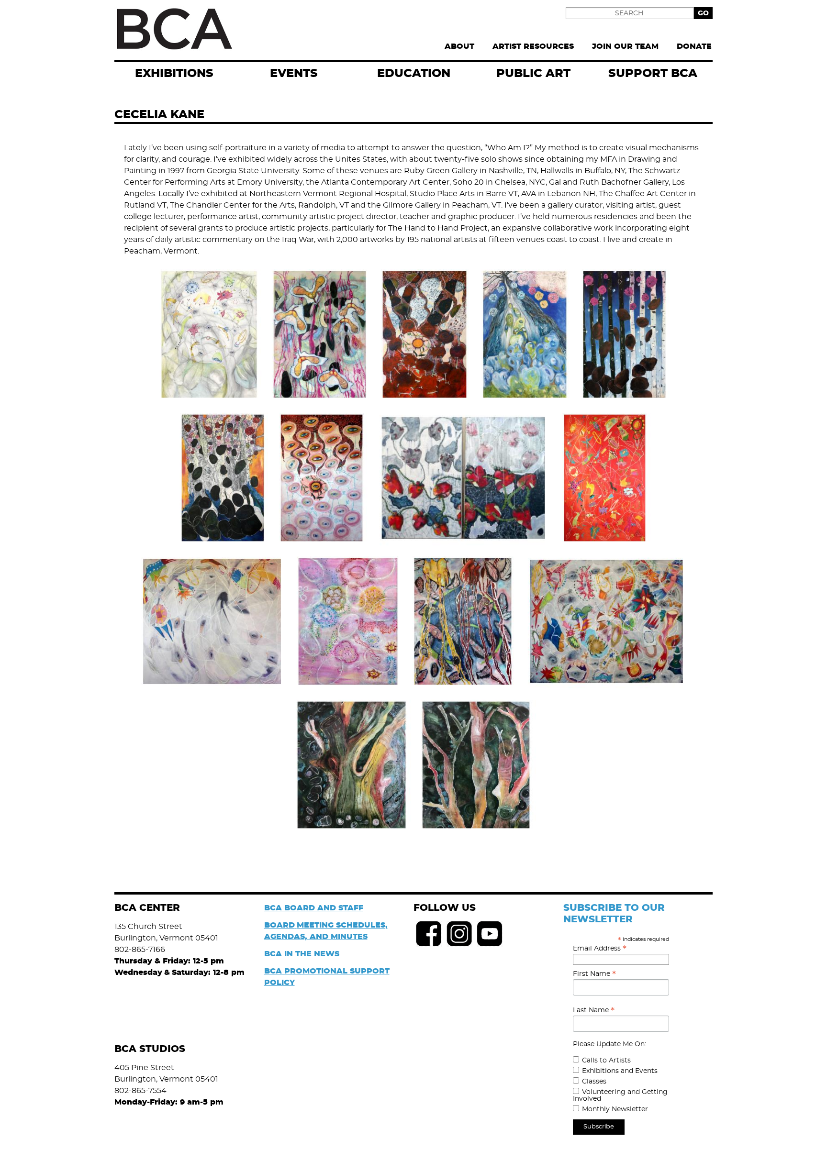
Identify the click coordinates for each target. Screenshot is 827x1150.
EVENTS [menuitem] (294, 73)
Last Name (594, 1010)
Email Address (599, 948)
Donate (694, 46)
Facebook (429, 934)
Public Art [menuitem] (533, 73)
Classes (594, 1081)
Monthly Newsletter (615, 1109)
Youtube (490, 934)
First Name (594, 974)
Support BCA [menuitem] (652, 73)
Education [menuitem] (413, 73)
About (459, 46)
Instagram (459, 934)
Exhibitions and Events (620, 1071)
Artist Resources (533, 46)
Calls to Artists (606, 1060)
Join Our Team (625, 46)
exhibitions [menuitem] (174, 73)
